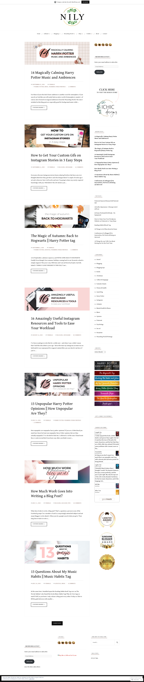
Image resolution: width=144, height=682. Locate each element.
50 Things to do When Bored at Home (105, 229)
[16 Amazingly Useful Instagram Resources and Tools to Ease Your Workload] (57, 310)
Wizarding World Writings (57, 86)
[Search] (117, 642)
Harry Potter (39, 86)
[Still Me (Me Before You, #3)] (117, 488)
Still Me (97, 484)
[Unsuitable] (117, 455)
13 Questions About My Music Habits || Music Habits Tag (106, 175)
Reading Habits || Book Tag (102, 225)
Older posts (57, 623)
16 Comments (79, 167)
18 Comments (77, 503)
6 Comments (72, 86)
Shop (80, 33)
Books (98, 272)
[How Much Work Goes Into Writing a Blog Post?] (57, 483)
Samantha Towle (99, 453)
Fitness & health (101, 288)
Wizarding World (68, 33)
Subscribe (99, 72)
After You (98, 490)
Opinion (99, 316)
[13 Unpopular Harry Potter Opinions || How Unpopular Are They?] (57, 395)
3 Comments (74, 249)
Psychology (99, 324)
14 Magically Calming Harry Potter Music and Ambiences (105, 137)
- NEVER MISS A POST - (102, 56)
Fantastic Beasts (101, 284)
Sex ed (98, 328)
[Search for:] (105, 642)
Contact (105, 33)
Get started (85, 2)
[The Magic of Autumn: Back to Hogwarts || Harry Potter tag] (57, 227)
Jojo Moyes (98, 486)
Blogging (56, 33)
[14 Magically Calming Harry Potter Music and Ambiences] (57, 64)
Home (38, 33)
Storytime (99, 332)
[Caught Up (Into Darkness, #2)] (117, 436)
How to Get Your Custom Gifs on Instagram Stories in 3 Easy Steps (105, 143)
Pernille (52, 84)
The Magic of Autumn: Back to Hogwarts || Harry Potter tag (104, 149)
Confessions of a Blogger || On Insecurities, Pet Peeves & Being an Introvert (104, 183)
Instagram (69, 167)
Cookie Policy (31, 679)
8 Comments (72, 583)
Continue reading (37, 108)
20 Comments (77, 335)
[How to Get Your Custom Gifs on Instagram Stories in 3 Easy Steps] (57, 147)
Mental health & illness (103, 308)
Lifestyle (46, 33)
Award (98, 259)
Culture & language (102, 280)
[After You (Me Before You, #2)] (117, 494)
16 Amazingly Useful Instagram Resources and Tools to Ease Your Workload (55, 323)
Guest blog (99, 292)
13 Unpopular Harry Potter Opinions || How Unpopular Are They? (52, 409)
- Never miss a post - (32, 646)
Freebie (89, 33)
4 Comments (37, 422)
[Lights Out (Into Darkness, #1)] (117, 468)
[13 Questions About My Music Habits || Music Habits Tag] (57, 563)
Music (46, 86)
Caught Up (98, 432)
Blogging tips (66, 503)
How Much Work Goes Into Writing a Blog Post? (106, 169)
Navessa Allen (98, 434)
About (97, 33)
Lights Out (98, 465)
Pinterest (99, 320)
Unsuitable (98, 452)
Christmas (99, 276)
